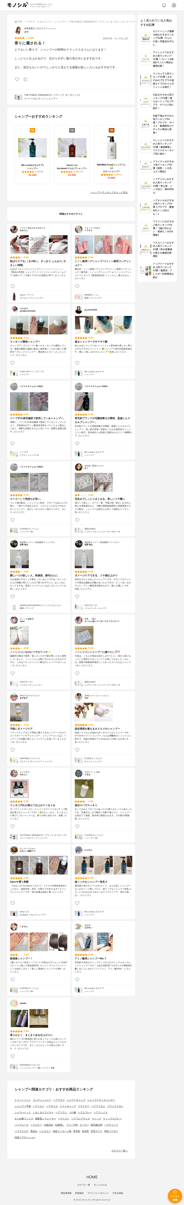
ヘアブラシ (61, 1112)
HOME (92, 1177)
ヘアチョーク (111, 1125)
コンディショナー (42, 1100)
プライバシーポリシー (98, 1193)
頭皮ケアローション (25, 1137)
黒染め (33, 1131)
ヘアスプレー (85, 1112)
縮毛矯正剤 (96, 1125)
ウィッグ (96, 1118)
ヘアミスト (64, 1118)
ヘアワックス (101, 1112)
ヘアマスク (59, 1100)
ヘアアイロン (98, 1106)
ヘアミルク (38, 1106)
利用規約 (79, 1193)
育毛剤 (76, 1131)
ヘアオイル (52, 1106)
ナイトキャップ (68, 1106)
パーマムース (22, 1125)
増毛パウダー (111, 1131)
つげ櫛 (72, 1112)
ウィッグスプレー (112, 1118)
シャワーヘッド (23, 1112)
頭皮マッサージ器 (62, 1131)
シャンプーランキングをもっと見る (109, 192)
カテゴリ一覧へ (119, 1150)
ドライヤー (83, 1106)
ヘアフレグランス (80, 1118)
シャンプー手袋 (23, 1106)
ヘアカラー (36, 1125)
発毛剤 (85, 1131)
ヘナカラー (45, 1131)
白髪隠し (59, 1125)
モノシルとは (100, 1184)
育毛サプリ (96, 1131)
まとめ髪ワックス (24, 1118)
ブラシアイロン (115, 1106)
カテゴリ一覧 (83, 1184)
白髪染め (48, 1125)
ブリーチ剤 (72, 1125)
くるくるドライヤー (43, 1112)
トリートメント (23, 1100)
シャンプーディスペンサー (101, 1100)
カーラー (84, 1125)
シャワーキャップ (76, 1100)
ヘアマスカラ (22, 1131)
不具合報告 (117, 1193)
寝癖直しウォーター (45, 1118)
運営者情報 (66, 1193)
